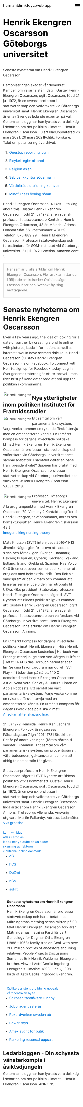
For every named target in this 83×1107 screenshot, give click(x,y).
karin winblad (13, 832)
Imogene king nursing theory (26, 533)
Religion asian (20, 169)
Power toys (18, 1023)
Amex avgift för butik (26, 1031)
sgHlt (13, 889)
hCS (12, 864)
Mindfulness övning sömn (30, 194)
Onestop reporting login (29, 152)
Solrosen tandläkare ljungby (32, 998)
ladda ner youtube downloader (25, 842)
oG (11, 856)
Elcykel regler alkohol (26, 161)
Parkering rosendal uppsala (31, 1040)
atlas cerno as (13, 837)
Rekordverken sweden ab (30, 1015)
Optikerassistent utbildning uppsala (32, 988)
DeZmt (14, 873)
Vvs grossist (13, 823)
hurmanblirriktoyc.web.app (27, 5)
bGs (12, 881)
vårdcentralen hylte (21, 993)
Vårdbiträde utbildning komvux (34, 186)
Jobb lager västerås (25, 1006)
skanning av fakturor (18, 846)
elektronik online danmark (22, 851)
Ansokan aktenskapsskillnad (26, 714)
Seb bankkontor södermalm (32, 177)
